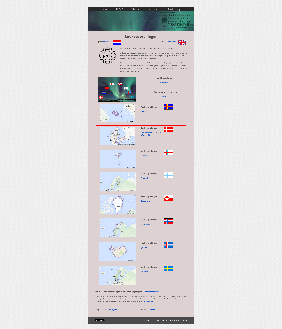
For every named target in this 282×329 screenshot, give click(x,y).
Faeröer (144, 155)
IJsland (144, 247)
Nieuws (136, 9)
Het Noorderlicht (151, 291)
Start (105, 9)
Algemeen (165, 82)
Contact (155, 9)
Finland (144, 178)
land (144, 111)
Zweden (144, 271)
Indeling (174, 9)
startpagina (112, 309)
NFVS (120, 9)
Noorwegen (146, 224)
